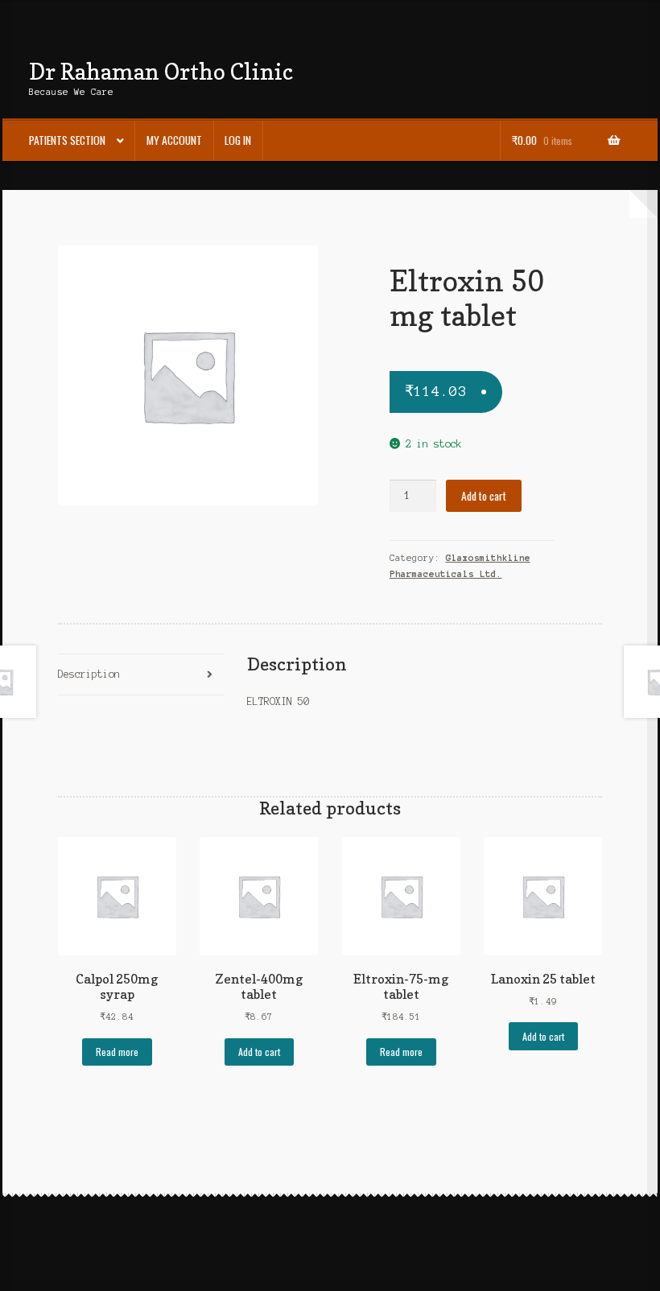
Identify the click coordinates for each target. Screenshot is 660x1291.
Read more (117, 1051)
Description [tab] (89, 674)
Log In (238, 140)
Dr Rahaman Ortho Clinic (161, 71)
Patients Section (67, 140)
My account (174, 140)
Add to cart (483, 496)
